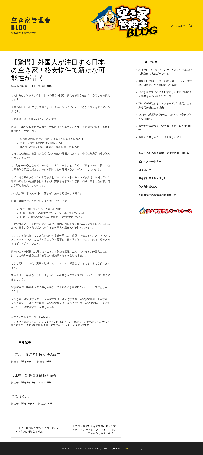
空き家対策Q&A (147, 186)
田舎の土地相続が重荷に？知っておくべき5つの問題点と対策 (37, 429)
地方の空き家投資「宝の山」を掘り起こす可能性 (165, 128)
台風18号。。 (21, 396)
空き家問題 (55, 321)
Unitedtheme (133, 449)
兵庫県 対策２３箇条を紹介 (34, 375)
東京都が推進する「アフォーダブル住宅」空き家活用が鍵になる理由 (165, 105)
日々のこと (144, 169)
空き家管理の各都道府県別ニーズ (157, 194)
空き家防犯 (84, 325)
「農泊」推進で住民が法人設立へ (37, 354)
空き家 (22, 321)
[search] (190, 25)
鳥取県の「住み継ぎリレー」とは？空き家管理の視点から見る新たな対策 (165, 71)
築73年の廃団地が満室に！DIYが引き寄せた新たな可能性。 (164, 116)
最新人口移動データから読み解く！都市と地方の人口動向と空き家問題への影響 (165, 83)
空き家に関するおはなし (37, 316)
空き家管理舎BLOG (31, 23)
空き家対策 (70, 321)
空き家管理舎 (36, 325)
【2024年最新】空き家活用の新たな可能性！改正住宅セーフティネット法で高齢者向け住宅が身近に (94, 429)
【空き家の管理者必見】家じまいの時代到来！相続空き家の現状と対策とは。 (165, 94)
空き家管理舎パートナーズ (82, 287)
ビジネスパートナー (149, 161)
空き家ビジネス (37, 321)
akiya (50, 86)
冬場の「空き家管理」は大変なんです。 (161, 137)
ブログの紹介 (178, 25)
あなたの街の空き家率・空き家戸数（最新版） (165, 153)
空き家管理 (100, 321)
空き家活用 (85, 321)
